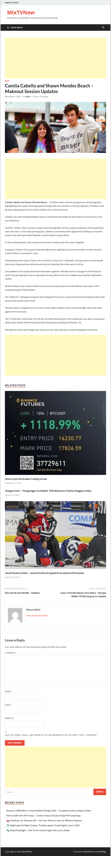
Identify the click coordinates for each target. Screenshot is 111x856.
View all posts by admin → (38, 615)
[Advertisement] (55, 58)
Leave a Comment (40, 96)
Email (9, 705)
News (7, 81)
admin (28, 96)
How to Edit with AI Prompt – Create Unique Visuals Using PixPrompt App (43, 815)
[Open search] (103, 27)
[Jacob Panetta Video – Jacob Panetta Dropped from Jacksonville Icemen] (55, 536)
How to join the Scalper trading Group (26, 478)
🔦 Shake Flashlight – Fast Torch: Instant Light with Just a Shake (38, 830)
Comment (11, 653)
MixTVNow (21, 12)
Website (9, 718)
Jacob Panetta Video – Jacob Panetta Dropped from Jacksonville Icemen (44, 572)
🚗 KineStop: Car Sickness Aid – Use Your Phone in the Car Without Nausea (44, 820)
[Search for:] (55, 792)
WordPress (90, 851)
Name (9, 691)
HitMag (102, 851)
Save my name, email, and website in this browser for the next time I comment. (51, 735)
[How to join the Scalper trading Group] (55, 433)
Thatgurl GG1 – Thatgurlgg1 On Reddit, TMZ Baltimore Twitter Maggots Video (48, 490)
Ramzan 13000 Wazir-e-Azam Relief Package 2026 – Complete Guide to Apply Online (48, 810)
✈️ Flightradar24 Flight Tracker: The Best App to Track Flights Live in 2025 (43, 825)
